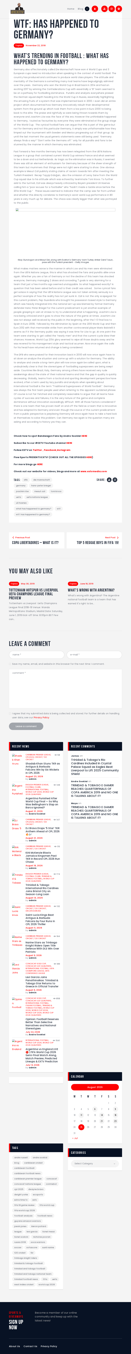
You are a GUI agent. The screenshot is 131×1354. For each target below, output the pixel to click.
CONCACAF (51, 1178)
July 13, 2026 (32, 1065)
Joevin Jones (20, 1226)
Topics (18, 45)
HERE (84, 436)
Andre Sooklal (37, 813)
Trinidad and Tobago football (29, 1268)
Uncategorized (33, 911)
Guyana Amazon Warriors (27, 1221)
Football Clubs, (33, 787)
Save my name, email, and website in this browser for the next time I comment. (58, 664)
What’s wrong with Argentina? (91, 590)
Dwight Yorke (21, 1194)
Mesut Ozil (39, 491)
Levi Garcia (32, 1231)
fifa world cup (46, 1205)
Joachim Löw (22, 491)
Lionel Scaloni (21, 1236)
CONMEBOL (51, 1183)
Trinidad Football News (26, 1279)
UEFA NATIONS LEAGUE (37, 497)
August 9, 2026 (34, 955)
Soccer (17, 1247)
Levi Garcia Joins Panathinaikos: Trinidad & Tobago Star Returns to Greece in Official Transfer (42, 982)
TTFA (45, 1279)
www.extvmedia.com (93, 471)
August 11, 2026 (34, 927)
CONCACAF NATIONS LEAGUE (27, 1183)
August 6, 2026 (34, 989)
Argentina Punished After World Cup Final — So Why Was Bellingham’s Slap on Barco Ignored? (42, 803)
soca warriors (38, 1242)
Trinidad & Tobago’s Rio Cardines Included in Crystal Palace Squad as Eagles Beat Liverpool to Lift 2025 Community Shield (95, 767)
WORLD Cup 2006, (34, 792)
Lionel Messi (48, 1231)
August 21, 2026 (34, 811)
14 (102, 1115)
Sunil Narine (48, 1247)
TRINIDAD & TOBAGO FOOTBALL (28, 1263)
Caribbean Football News (27, 1173)
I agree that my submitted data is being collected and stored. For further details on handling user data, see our (65, 715)
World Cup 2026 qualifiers (40, 793)
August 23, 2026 (34, 776)
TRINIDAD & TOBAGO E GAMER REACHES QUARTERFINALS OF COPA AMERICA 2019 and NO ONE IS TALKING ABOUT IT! (94, 791)
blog (16, 1162)
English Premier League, (37, 784)
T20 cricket (40, 848)
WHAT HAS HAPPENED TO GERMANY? (33, 508)
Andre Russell (21, 1157)
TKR (32, 1252)
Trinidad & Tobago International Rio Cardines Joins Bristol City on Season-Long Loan (42, 889)
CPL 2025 (18, 1189)
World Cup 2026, (34, 1012)
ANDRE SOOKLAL (40, 1157)
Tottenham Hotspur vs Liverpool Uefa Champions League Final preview (33, 594)
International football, (37, 789)
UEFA (18, 497)
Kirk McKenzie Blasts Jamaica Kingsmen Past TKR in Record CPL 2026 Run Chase (43, 857)
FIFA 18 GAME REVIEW (24, 1205)
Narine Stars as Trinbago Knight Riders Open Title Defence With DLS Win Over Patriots (42, 947)
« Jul (75, 1138)
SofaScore (31, 1247)
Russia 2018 (20, 1242)
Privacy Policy (41, 717)
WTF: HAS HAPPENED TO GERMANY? (33, 514)
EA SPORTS (38, 1194)
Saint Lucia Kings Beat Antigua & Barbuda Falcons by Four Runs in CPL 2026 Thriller (40, 919)
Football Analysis (23, 1215)
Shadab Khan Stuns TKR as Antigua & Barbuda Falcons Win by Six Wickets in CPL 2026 (43, 768)
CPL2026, (30, 757)
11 (81, 1115)
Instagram (64, 450)
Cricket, (39, 757)
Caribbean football (24, 1168)
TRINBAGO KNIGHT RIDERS (25, 1258)
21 (102, 1121)
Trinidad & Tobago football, (38, 877)
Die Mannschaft (41, 479)
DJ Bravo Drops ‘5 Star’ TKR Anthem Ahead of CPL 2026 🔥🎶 (43, 831)
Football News (44, 1215)
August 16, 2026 (34, 865)
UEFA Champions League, (40, 969)
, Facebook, (50, 450)
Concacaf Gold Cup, (36, 963)
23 (115, 1121)
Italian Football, (34, 1005)
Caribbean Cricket (33, 1162)
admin (32, 778)
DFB (26, 479)
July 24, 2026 (33, 1031)
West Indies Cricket (24, 1284)
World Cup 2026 (47, 1284)
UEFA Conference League (37, 972)
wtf (59, 508)
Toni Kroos (56, 491)
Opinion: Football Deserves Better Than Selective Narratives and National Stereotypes (42, 1024)
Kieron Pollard (38, 1226)
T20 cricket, (40, 908)
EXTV (34, 1199)
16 (115, 1115)
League (18, 1231)
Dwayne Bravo (35, 1189)
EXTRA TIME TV (20, 1199)
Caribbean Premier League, (38, 754)
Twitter (37, 450)
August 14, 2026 (34, 897)
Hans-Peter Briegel (41, 485)
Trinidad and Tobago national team (32, 1273)
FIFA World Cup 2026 (24, 1210)
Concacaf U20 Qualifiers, (38, 966)
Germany (21, 485)
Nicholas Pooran (41, 1236)
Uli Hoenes (21, 502)
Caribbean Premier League (28, 1178)
